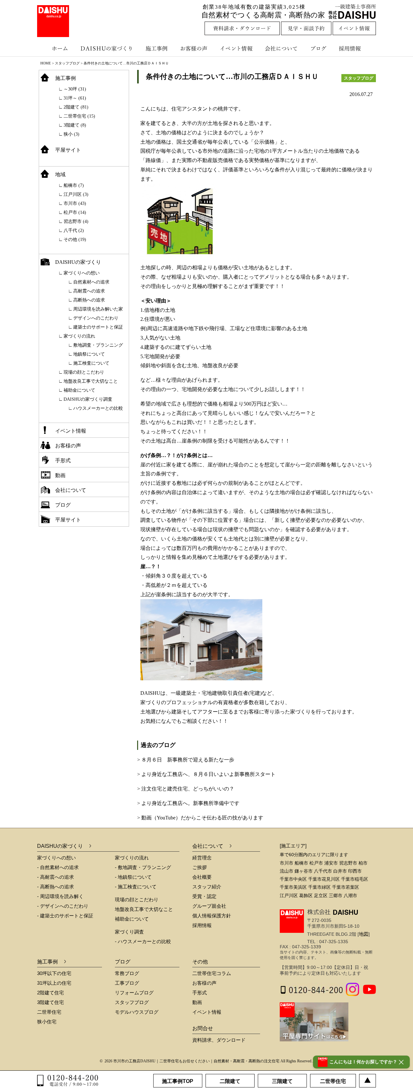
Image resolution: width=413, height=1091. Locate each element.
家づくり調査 (129, 931)
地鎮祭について (89, 354)
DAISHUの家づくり (107, 48)
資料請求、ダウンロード (219, 1040)
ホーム (56, 48)
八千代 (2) (74, 230)
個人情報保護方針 (211, 915)
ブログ (319, 48)
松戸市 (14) (75, 212)
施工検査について (91, 363)
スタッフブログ (67, 63)
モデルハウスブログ (136, 1012)
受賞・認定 (204, 896)
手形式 (63, 460)
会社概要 (202, 877)
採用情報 (354, 48)
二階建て (230, 1081)
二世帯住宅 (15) (79, 116)
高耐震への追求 (89, 291)
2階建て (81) (76, 107)
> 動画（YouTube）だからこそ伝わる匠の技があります (200, 818)
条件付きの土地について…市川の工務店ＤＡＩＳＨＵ (232, 76)
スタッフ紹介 (206, 886)
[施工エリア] (293, 845)
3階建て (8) (75, 125)
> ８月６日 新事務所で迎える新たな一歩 (185, 760)
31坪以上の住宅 (54, 983)
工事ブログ (127, 983)
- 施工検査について (135, 886)
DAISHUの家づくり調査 (88, 399)
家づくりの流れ (79, 336)
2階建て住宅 (50, 992)
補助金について (79, 390)
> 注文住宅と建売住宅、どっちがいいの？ (185, 789)
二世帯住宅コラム (211, 973)
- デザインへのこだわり (62, 906)
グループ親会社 (209, 906)
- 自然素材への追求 (58, 867)
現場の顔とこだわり (84, 372)
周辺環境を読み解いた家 (98, 309)
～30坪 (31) (75, 89)
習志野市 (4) (76, 221)
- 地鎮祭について (133, 877)
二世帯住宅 (49, 1012)
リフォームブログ (134, 992)
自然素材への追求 (91, 282)
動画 (60, 475)
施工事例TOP (177, 1081)
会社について (281, 48)
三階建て (282, 1081)
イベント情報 (236, 48)
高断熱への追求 (89, 300)
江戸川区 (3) (76, 194)
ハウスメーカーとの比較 (98, 408)
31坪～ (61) (75, 98)
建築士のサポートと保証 (98, 327)
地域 (60, 174)
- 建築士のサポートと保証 (65, 915)
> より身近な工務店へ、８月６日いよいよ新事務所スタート (206, 774)
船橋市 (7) (74, 185)
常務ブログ (127, 973)
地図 (363, 934)
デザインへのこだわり (95, 318)
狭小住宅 (46, 1021)
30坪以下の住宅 (54, 973)
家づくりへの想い (82, 273)
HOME (45, 63)
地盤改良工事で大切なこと (91, 381)
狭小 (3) (71, 134)
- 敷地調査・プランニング (143, 867)
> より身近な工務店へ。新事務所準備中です (188, 803)
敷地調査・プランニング (98, 345)
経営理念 (202, 857)
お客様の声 (195, 48)
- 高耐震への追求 (55, 877)
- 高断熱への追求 (55, 886)
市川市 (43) (75, 203)
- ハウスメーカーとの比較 (143, 941)
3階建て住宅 (50, 1002)
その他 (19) (75, 239)
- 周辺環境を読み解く (60, 896)
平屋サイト (68, 150)
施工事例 (157, 48)
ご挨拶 (199, 867)
